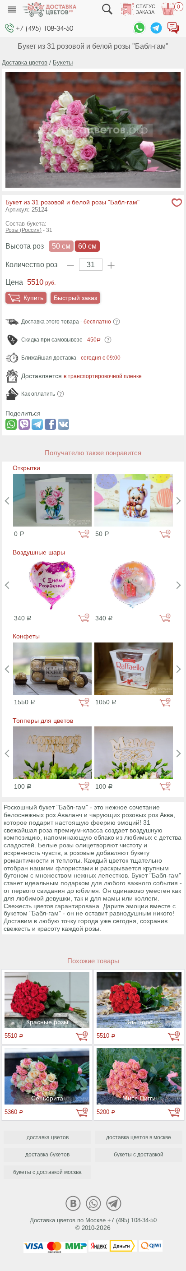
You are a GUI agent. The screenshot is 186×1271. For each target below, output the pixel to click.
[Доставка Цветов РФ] (49, 9)
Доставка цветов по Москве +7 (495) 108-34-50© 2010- (93, 1224)
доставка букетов (47, 1154)
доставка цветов (48, 1137)
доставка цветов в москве (138, 1137)
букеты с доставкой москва (47, 1172)
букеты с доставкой (138, 1154)
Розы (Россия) (23, 230)
